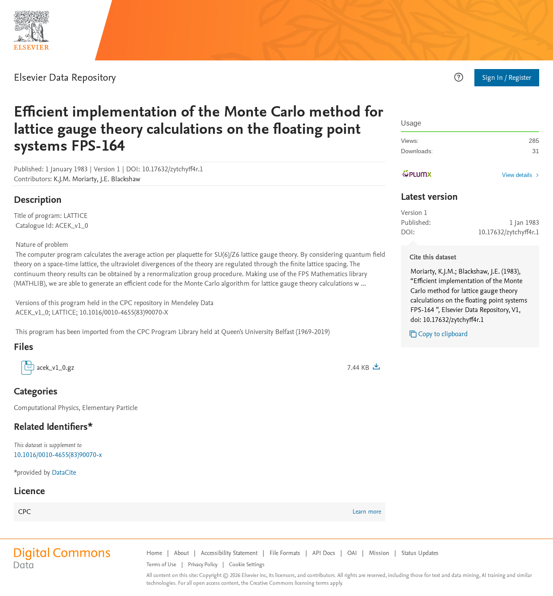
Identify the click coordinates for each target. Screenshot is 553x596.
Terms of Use (161, 564)
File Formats (285, 553)
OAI (352, 553)
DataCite (64, 472)
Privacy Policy (202, 564)
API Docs (323, 553)
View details (517, 175)
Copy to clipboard (443, 334)
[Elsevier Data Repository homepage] (31, 30)
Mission (379, 553)
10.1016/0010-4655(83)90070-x (58, 455)
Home (154, 553)
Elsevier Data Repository (65, 77)
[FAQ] (458, 76)
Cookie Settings (246, 564)
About (181, 553)
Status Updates (420, 553)
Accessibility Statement (229, 553)
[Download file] (376, 367)
